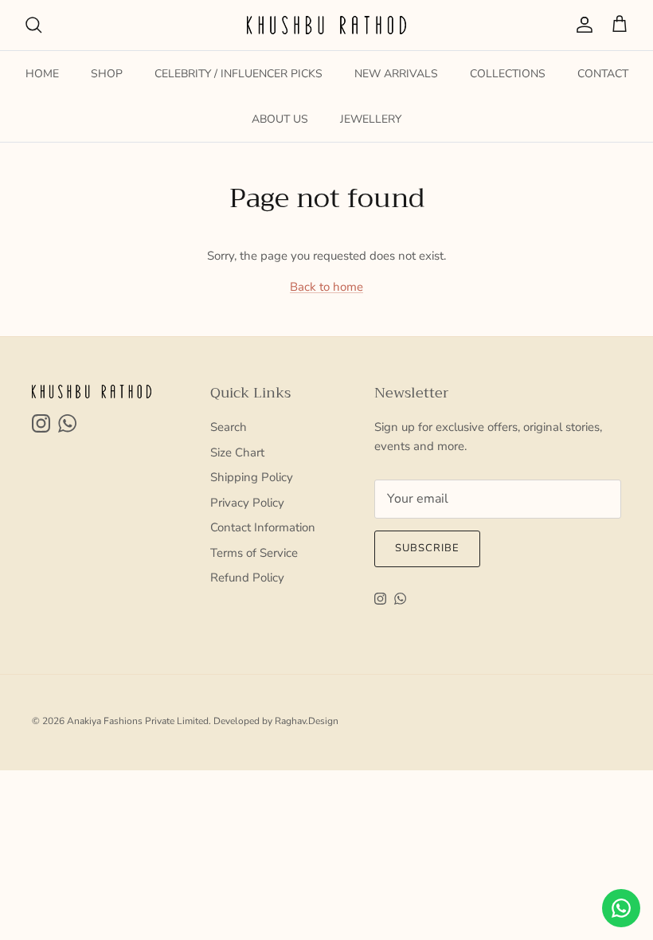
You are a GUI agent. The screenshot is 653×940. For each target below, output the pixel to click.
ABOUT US (280, 119)
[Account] (581, 24)
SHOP (107, 73)
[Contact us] (621, 908)
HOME (42, 73)
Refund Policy (247, 578)
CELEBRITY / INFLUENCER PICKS (238, 73)
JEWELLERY (370, 119)
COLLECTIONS (507, 73)
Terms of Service (254, 553)
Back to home (326, 287)
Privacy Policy (247, 503)
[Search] (33, 24)
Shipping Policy (251, 477)
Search (228, 427)
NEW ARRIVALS (396, 73)
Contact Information (262, 527)
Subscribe (427, 548)
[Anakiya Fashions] (326, 25)
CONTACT (602, 73)
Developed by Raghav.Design (275, 721)
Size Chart (237, 452)
